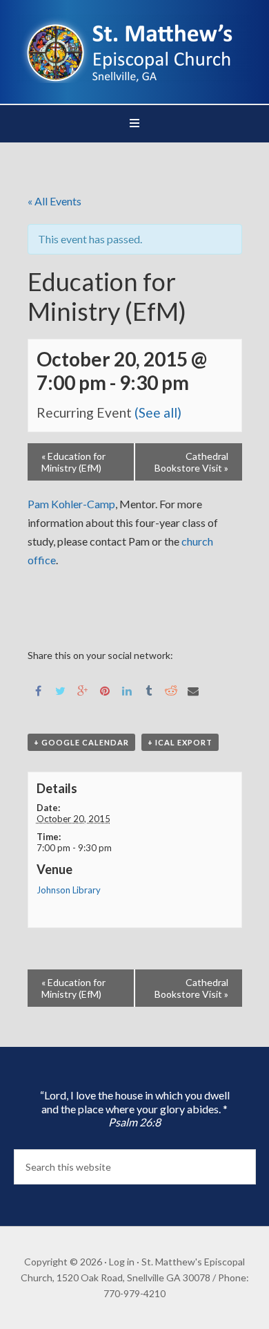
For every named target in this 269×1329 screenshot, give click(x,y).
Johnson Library (69, 889)
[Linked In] (127, 689)
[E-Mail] (193, 689)
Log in (121, 1261)
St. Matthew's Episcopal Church (135, 48)
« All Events (54, 200)
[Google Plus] (83, 689)
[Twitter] (61, 689)
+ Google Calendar (81, 742)
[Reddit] (171, 689)
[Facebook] (39, 689)
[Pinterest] (105, 689)
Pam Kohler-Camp (71, 503)
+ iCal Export (180, 742)
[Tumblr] (149, 689)
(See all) (157, 412)
